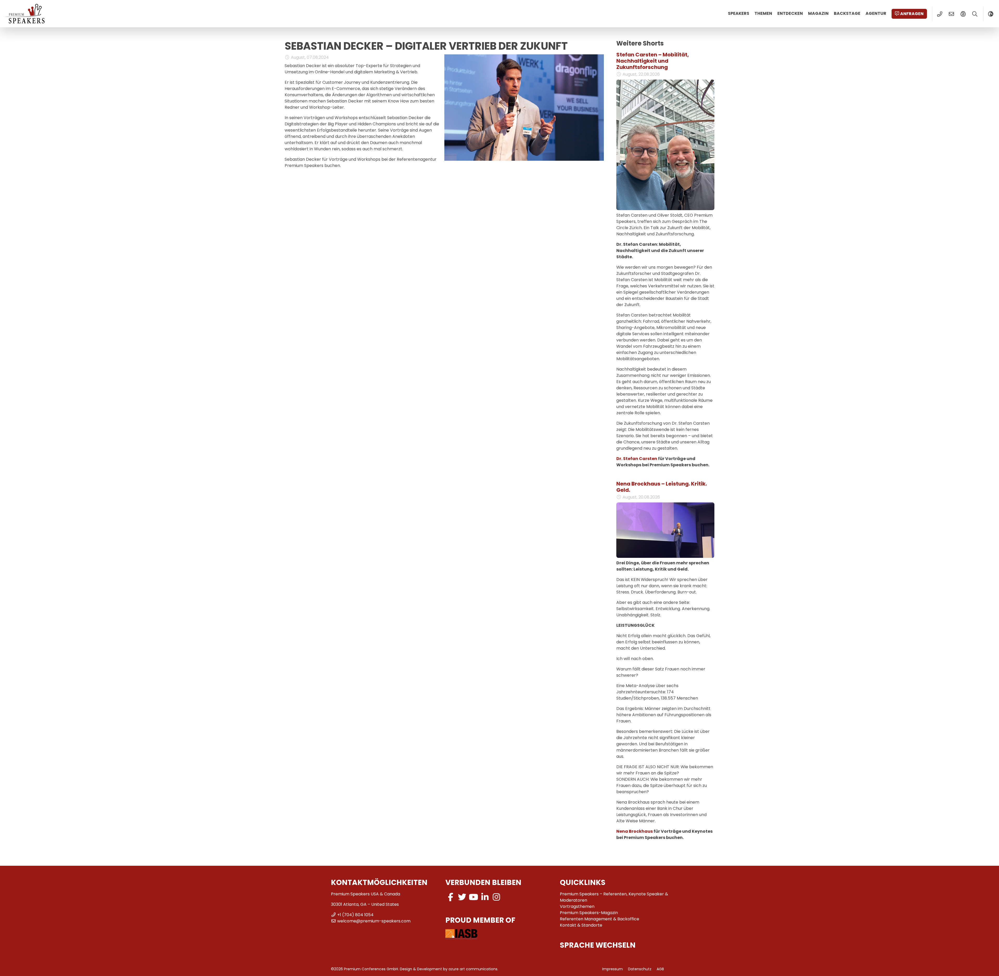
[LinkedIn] (485, 897)
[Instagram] (496, 897)
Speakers (738, 13)
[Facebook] (450, 897)
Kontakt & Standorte (581, 925)
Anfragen (912, 14)
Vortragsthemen (577, 906)
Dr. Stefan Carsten (636, 459)
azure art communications (473, 969)
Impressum (612, 969)
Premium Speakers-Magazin (589, 913)
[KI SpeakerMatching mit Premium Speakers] (963, 14)
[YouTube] (473, 897)
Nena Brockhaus (634, 831)
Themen (763, 13)
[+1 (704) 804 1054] (939, 14)
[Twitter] (462, 897)
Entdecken (790, 13)
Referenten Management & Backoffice (599, 919)
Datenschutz (639, 969)
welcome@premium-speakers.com (374, 921)
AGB (660, 969)
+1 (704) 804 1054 (355, 915)
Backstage (847, 13)
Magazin (818, 13)
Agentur (876, 13)
